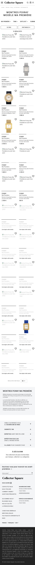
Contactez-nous (7, 486)
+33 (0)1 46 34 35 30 (24, 493)
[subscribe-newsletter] (32, 473)
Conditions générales (9, 510)
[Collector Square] (13, 2)
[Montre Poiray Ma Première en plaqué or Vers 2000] (8, 126)
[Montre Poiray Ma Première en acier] (26, 154)
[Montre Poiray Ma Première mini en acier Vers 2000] (26, 211)
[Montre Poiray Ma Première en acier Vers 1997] (26, 298)
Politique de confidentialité (11, 515)
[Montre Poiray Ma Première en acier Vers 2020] (26, 69)
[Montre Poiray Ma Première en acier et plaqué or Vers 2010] (8, 98)
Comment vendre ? (7, 491)
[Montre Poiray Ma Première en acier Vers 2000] (8, 41)
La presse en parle (7, 506)
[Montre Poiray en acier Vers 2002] (26, 355)
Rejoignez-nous (7, 501)
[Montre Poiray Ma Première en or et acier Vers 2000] (8, 240)
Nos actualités (7, 503)
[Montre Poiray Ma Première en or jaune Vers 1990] (26, 240)
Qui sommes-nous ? (8, 498)
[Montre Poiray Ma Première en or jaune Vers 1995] (26, 326)
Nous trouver (6, 489)
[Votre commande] (30, 3)
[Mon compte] (33, 3)
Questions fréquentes (9, 494)
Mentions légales (7, 513)
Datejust (23, 21)
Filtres (9, 27)
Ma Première (5, 21)
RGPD (3, 518)
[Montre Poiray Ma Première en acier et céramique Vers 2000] (26, 41)
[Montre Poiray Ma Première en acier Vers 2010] (8, 69)
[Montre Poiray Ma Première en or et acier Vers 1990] (8, 269)
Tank (15, 21)
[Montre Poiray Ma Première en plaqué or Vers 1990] (8, 355)
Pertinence (25, 27)
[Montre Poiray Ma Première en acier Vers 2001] (8, 154)
